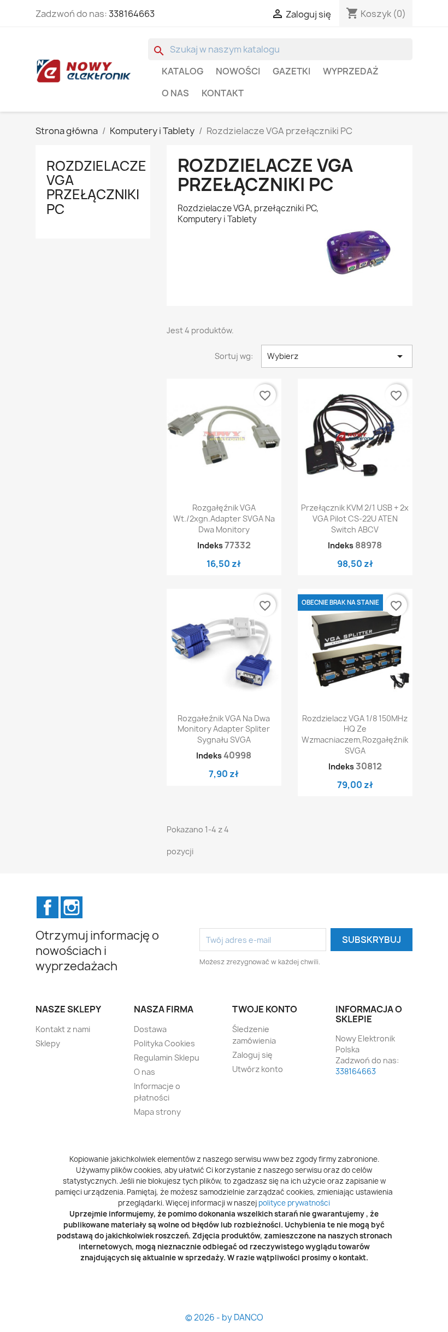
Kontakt (223, 93)
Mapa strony (157, 1112)
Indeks (210, 545)
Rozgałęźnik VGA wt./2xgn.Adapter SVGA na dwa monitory (224, 518)
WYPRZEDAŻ (351, 71)
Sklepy (48, 1043)
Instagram (71, 907)
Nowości (238, 71)
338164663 (132, 14)
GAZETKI (291, 71)
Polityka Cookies (164, 1043)
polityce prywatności (294, 1203)
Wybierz (336, 356)
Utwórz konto (257, 1069)
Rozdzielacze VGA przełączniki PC (96, 187)
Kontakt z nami (63, 1029)
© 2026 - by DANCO (224, 1317)
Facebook (47, 907)
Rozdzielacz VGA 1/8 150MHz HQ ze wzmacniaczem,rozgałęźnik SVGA (355, 734)
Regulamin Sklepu (166, 1057)
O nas (175, 93)
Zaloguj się (252, 1055)
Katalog (182, 71)
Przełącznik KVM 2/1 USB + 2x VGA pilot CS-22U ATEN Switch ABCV (355, 518)
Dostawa (150, 1029)
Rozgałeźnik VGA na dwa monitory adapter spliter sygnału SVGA (224, 729)
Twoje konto (264, 1009)
